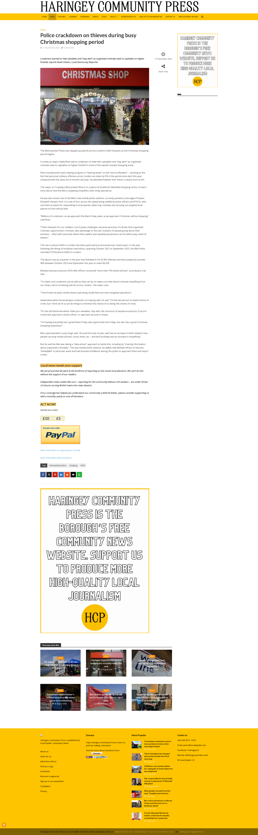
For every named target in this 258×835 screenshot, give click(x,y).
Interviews (84, 17)
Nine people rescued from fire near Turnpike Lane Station (157, 792)
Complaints (45, 786)
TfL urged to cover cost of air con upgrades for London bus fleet (60, 663)
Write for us (45, 756)
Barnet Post (154, 831)
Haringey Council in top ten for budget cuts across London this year (106, 663)
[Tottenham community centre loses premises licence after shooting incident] (136, 744)
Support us (170, 17)
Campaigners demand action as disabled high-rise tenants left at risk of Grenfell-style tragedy (152, 697)
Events (95, 17)
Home (44, 17)
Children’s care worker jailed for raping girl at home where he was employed (158, 768)
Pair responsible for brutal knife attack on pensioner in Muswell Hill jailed (158, 781)
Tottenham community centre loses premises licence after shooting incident (157, 744)
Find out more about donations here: (103, 750)
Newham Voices (168, 831)
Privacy (43, 791)
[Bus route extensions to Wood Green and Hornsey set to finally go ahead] (136, 803)
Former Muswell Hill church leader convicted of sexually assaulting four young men (156, 815)
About (113, 17)
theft (83, 465)
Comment (73, 17)
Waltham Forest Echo (123, 831)
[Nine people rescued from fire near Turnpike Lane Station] (136, 793)
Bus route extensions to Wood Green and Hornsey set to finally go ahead (158, 803)
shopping (73, 465)
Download (45, 771)
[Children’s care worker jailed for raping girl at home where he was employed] (136, 769)
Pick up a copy (46, 766)
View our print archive (188, 17)
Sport (104, 17)
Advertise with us (128, 17)
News (52, 17)
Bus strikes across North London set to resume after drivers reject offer (106, 697)
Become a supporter (50, 776)
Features (61, 17)
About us (44, 751)
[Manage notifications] (4, 825)
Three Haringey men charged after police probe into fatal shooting (157, 756)
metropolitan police (57, 465)
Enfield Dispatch (141, 831)
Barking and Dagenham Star (191, 831)
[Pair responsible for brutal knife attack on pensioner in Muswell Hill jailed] (136, 781)
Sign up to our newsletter (150, 17)
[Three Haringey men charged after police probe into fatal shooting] (136, 756)
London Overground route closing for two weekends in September (152, 663)
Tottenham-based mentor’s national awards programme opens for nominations (60, 697)
